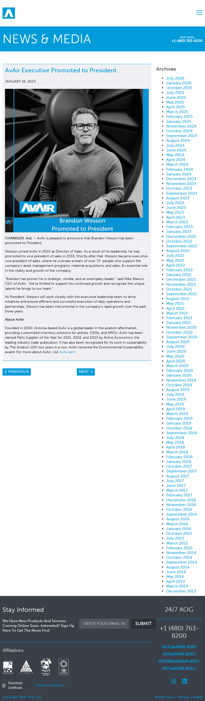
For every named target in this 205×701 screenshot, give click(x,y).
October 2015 (179, 533)
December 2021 (181, 279)
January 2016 (178, 528)
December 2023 (181, 178)
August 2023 (178, 198)
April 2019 (175, 409)
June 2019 (176, 399)
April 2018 (175, 447)
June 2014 (176, 571)
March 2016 (177, 524)
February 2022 (179, 270)
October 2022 (179, 241)
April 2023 (175, 217)
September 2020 (182, 337)
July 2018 (175, 437)
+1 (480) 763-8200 (187, 41)
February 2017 (179, 495)
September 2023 (181, 193)
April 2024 (175, 159)
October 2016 (179, 509)
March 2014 (177, 586)
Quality (197, 697)
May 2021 (175, 303)
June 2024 (176, 150)
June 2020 (176, 351)
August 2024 (178, 140)
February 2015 (179, 548)
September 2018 (181, 432)
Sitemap (183, 697)
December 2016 (181, 500)
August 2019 (178, 389)
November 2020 (181, 327)
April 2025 (175, 107)
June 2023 (176, 207)
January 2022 (178, 274)
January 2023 (178, 231)
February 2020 (179, 370)
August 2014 (178, 567)
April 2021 (175, 308)
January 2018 (178, 461)
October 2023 (179, 188)
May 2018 (175, 442)
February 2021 (179, 317)
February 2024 (179, 169)
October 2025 (179, 87)
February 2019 (179, 418)
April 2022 (175, 265)
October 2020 (179, 332)
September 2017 (181, 471)
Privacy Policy (164, 697)
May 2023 (175, 212)
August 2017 (177, 476)
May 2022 (175, 260)
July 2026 (175, 78)
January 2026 (179, 83)
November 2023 (181, 183)
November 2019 (181, 380)
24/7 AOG (187, 37)
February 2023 (179, 226)
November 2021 (181, 284)
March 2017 (177, 490)
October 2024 (179, 131)
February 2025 (179, 116)
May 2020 (175, 356)
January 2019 (178, 423)
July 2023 (175, 202)
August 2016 (178, 519)
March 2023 (177, 222)
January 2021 (178, 322)
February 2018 (179, 456)
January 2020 (179, 375)
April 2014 (175, 581)
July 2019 (175, 394)
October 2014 (179, 557)
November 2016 (181, 504)
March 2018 (177, 452)
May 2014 (175, 576)
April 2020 (175, 361)
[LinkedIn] (184, 681)
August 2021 (177, 298)
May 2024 (175, 154)
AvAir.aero (67, 352)
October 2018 (179, 428)
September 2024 (182, 135)
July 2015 (175, 538)
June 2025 (176, 97)
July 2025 (175, 92)
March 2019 (177, 413)
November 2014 (181, 552)
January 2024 (179, 174)
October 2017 (179, 466)
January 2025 (178, 121)
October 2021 (179, 289)
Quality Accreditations (50, 685)
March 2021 (177, 313)
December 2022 (181, 236)
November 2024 (181, 126)
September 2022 (181, 246)
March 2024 (177, 164)
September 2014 (181, 562)
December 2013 (181, 591)
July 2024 (175, 145)
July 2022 (175, 255)
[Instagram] (173, 681)
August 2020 (178, 341)
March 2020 (177, 365)
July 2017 (175, 480)
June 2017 (176, 485)
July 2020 (175, 346)
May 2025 (175, 102)
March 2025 (177, 111)
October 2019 (179, 385)
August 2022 (178, 250)
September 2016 (181, 514)
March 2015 (177, 543)
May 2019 (175, 404)
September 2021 (181, 293)
